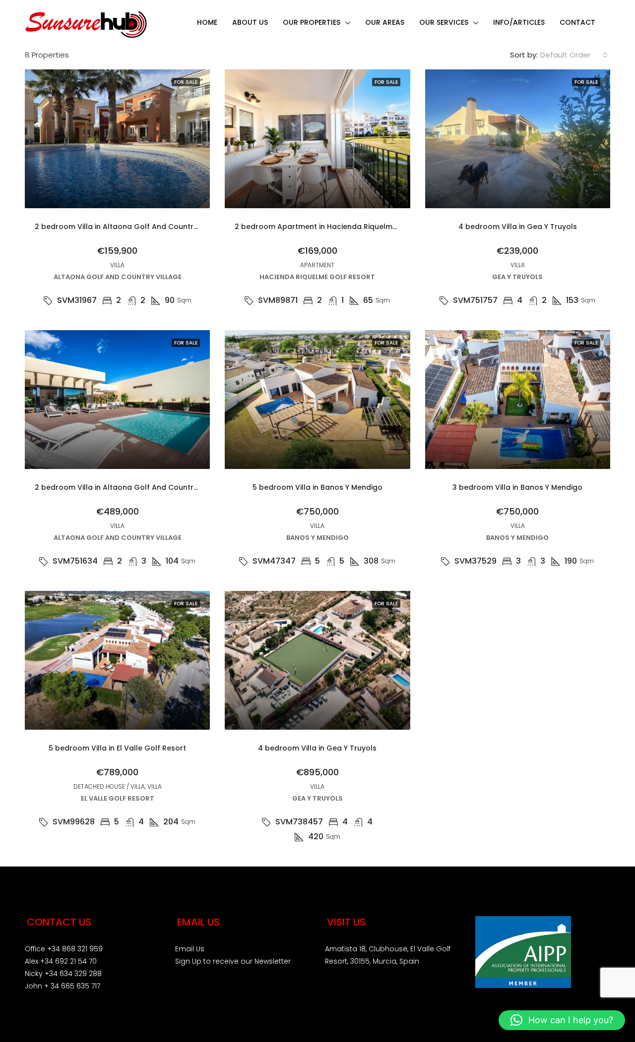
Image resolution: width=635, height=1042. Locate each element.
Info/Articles (519, 22)
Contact (577, 22)
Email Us (189, 949)
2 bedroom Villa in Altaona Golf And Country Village (129, 227)
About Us (250, 22)
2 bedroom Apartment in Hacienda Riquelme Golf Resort (338, 227)
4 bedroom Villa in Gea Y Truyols (517, 227)
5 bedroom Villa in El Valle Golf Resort (117, 748)
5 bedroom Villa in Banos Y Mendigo (317, 487)
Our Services (443, 22)
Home (207, 22)
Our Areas (384, 22)
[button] (562, 1020)
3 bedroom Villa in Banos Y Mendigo (517, 487)
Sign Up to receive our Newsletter (233, 961)
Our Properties (311, 22)
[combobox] (574, 55)
